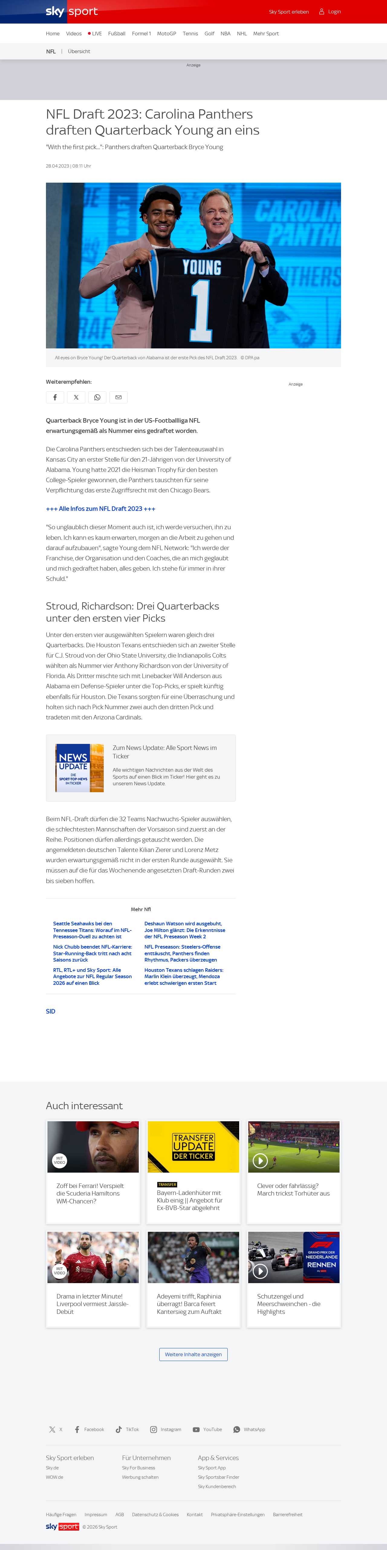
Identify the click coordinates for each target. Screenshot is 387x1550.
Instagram (171, 1429)
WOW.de (54, 1477)
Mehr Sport (266, 33)
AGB (119, 1514)
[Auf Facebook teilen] (55, 397)
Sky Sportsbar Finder (218, 1477)
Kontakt (195, 1514)
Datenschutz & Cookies (155, 1514)
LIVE (97, 33)
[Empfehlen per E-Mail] (118, 397)
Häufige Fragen (61, 1514)
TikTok (132, 1429)
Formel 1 (141, 33)
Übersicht (79, 51)
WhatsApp (254, 1429)
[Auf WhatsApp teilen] (97, 397)
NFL (51, 51)
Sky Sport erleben (289, 12)
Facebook (94, 1429)
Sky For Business (138, 1468)
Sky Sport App (212, 1468)
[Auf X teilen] (76, 397)
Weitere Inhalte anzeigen (193, 1354)
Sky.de (52, 1468)
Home (53, 33)
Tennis (190, 33)
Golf (209, 33)
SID (50, 1011)
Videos (74, 33)
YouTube (212, 1429)
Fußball (116, 33)
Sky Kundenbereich (217, 1486)
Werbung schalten (140, 1477)
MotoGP (166, 33)
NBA (225, 33)
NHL (242, 33)
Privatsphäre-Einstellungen (238, 1514)
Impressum (96, 1514)
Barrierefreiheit (288, 1514)
